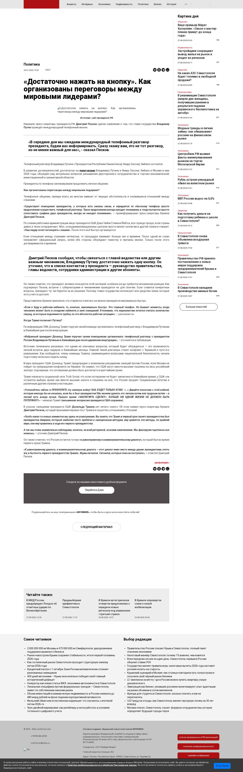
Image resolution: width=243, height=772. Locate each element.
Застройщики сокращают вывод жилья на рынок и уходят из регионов (195, 54)
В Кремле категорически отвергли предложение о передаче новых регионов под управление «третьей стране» (114, 607)
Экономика (104, 4)
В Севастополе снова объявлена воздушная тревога (193, 239)
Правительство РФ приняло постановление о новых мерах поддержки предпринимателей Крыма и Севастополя (197, 265)
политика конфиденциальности (198, 746)
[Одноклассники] (159, 70)
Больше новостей (196, 306)
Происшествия (185, 92)
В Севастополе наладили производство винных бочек (197, 289)
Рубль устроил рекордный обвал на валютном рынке (196, 181)
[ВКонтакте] (155, 70)
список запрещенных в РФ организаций (198, 737)
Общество (182, 22)
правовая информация (198, 755)
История (171, 4)
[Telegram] (163, 70)
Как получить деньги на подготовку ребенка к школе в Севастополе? (198, 217)
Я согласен (222, 765)
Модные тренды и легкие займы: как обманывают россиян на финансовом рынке (195, 133)
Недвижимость (124, 4)
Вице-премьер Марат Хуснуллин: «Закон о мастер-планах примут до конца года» (197, 30)
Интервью (87, 4)
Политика (143, 4)
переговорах (87, 170)
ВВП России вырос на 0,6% (196, 198)
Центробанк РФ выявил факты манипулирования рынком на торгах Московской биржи (195, 159)
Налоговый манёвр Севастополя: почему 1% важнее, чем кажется (166, 655)
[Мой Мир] (167, 70)
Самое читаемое (37, 639)
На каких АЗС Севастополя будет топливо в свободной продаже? (197, 76)
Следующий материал (96, 527)
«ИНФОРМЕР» (161, 462)
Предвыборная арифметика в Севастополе (71, 604)
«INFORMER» (82, 512)
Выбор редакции (138, 639)
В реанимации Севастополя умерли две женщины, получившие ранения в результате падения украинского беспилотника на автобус (198, 104)
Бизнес (158, 4)
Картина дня (188, 16)
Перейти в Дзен (94, 490)
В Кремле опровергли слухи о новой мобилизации (148, 604)
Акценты (71, 4)
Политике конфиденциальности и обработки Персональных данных (102, 765)
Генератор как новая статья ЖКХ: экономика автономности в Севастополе (71, 683)
